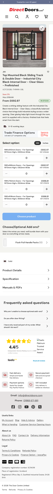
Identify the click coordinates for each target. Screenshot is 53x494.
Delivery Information (40, 435)
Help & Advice (28, 420)
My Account (7, 420)
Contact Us (23, 435)
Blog (17, 420)
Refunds (12, 489)
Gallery (40, 420)
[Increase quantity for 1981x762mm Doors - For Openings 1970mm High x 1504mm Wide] (46, 189)
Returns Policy (8, 439)
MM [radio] (37, 143)
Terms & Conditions (11, 450)
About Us (6, 435)
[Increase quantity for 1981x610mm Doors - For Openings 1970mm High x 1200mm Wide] (46, 158)
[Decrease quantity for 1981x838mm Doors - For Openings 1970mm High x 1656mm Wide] (6, 204)
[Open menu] (7, 16)
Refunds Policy (29, 450)
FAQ (14, 435)
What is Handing (9, 424)
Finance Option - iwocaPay (33, 454)
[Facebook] (13, 407)
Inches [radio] (45, 143)
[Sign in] (27, 16)
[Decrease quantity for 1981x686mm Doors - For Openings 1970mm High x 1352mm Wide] (6, 173)
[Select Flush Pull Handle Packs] (46, 242)
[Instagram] (19, 407)
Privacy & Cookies (10, 454)
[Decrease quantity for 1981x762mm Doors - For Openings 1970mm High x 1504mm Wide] (6, 189)
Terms (4, 489)
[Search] (17, 16)
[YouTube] (26, 407)
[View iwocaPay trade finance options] (26, 134)
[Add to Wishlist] (48, 71)
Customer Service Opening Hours (35, 424)
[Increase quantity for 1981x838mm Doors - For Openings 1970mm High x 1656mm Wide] (46, 204)
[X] (40, 407)
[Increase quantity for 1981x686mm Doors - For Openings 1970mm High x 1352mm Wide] (46, 173)
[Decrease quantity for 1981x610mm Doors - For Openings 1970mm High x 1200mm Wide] (6, 158)
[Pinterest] (33, 407)
